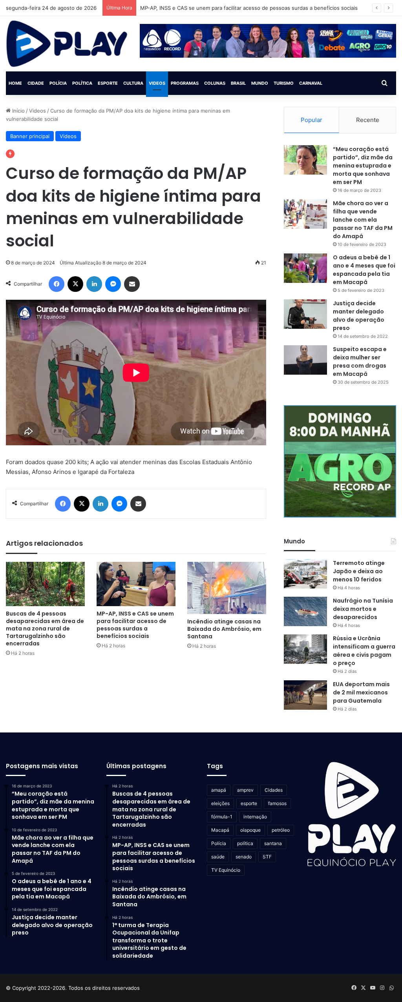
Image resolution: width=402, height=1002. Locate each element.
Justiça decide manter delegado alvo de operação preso (358, 315)
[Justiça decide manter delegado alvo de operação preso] (305, 314)
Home (15, 83)
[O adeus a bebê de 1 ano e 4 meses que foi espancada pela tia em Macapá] (305, 268)
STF (267, 857)
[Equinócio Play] (67, 43)
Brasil (238, 83)
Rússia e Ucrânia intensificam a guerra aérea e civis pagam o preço (364, 650)
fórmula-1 (221, 817)
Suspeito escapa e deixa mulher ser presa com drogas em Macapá (360, 361)
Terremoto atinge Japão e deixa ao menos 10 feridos (359, 571)
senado (244, 857)
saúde (218, 857)
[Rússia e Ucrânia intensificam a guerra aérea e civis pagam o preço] (305, 649)
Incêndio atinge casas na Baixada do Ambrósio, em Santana (224, 629)
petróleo (281, 830)
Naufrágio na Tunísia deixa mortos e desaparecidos (363, 609)
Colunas (214, 83)
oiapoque (250, 830)
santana (273, 843)
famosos (277, 803)
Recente (367, 120)
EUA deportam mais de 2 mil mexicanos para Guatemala (361, 692)
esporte (249, 803)
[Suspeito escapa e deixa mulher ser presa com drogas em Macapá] (305, 360)
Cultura (133, 83)
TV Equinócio (225, 870)
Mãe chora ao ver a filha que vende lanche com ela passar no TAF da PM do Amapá (363, 219)
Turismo (284, 83)
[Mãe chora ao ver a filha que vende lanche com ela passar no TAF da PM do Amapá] (305, 214)
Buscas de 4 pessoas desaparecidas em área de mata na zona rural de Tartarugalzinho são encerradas (45, 628)
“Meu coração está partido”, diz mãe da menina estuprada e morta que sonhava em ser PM (363, 165)
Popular (311, 120)
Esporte (108, 83)
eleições (220, 803)
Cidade (35, 83)
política (245, 843)
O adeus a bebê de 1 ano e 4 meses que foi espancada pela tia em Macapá (364, 269)
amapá (218, 790)
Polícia (58, 83)
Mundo (259, 83)
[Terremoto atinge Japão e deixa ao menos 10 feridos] (305, 573)
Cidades (274, 790)
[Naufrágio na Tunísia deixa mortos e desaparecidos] (305, 611)
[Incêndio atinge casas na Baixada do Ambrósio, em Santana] (226, 588)
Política (82, 83)
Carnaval (310, 83)
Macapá (220, 830)
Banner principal (29, 136)
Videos (157, 83)
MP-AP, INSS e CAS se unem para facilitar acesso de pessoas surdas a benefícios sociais (249, 8)
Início (18, 110)
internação (255, 817)
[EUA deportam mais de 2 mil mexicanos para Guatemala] (305, 695)
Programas (185, 83)
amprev (245, 790)
